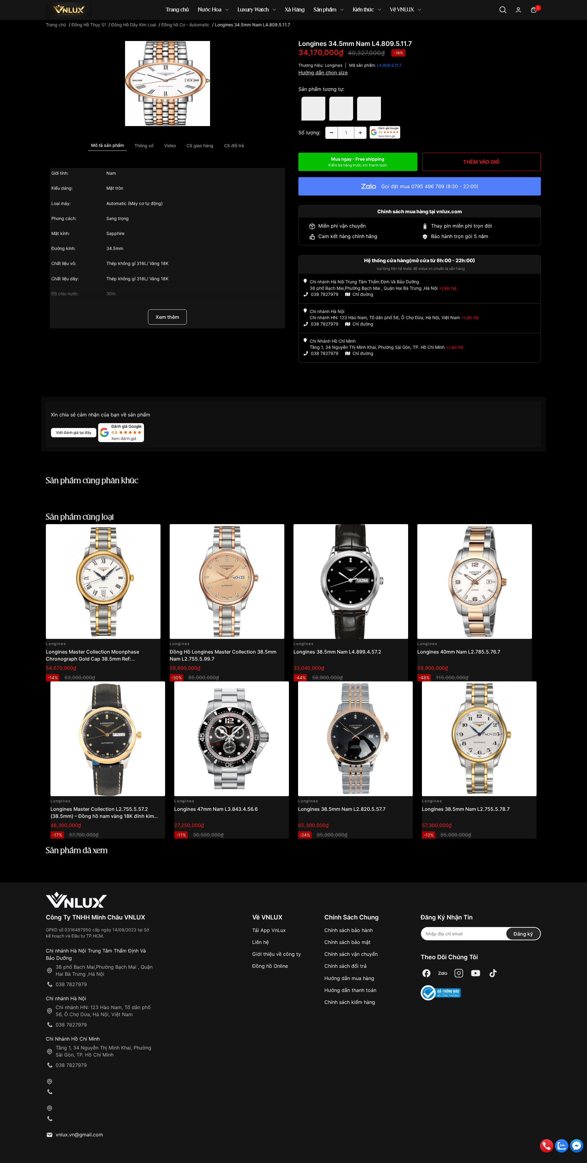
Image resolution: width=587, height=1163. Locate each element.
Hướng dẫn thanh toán (350, 990)
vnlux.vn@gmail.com (79, 1134)
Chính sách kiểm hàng (349, 1002)
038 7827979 (324, 294)
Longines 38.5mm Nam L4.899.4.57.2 (337, 652)
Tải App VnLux (269, 930)
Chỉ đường (363, 294)
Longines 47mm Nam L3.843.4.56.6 (216, 809)
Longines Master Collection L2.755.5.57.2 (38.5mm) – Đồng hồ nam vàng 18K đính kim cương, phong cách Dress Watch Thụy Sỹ (102, 816)
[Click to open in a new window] (167, 83)
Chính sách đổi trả (345, 966)
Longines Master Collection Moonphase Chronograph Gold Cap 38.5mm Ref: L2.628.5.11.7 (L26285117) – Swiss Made (93, 659)
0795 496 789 (427, 186)
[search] (382, 30)
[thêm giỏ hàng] (139, 532)
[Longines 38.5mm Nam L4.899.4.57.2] (351, 581)
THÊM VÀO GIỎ (481, 162)
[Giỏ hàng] (533, 9)
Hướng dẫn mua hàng (349, 978)
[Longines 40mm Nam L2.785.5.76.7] (474, 581)
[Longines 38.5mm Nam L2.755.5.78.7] (479, 738)
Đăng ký (523, 934)
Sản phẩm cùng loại (80, 517)
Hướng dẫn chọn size (323, 72)
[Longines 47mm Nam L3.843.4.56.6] (231, 738)
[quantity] (331, 133)
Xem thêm (167, 317)
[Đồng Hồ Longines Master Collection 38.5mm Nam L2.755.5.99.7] (227, 581)
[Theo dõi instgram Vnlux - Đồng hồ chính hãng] (459, 973)
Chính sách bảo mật (347, 942)
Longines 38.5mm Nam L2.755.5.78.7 (466, 809)
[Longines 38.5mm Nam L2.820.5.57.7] (355, 738)
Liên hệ (260, 942)
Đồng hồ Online (270, 966)
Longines (333, 65)
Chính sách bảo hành (348, 930)
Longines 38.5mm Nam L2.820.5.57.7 (342, 809)
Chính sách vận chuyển (351, 954)
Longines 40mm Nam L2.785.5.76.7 (458, 652)
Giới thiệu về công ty (276, 954)
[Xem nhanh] (152, 532)
